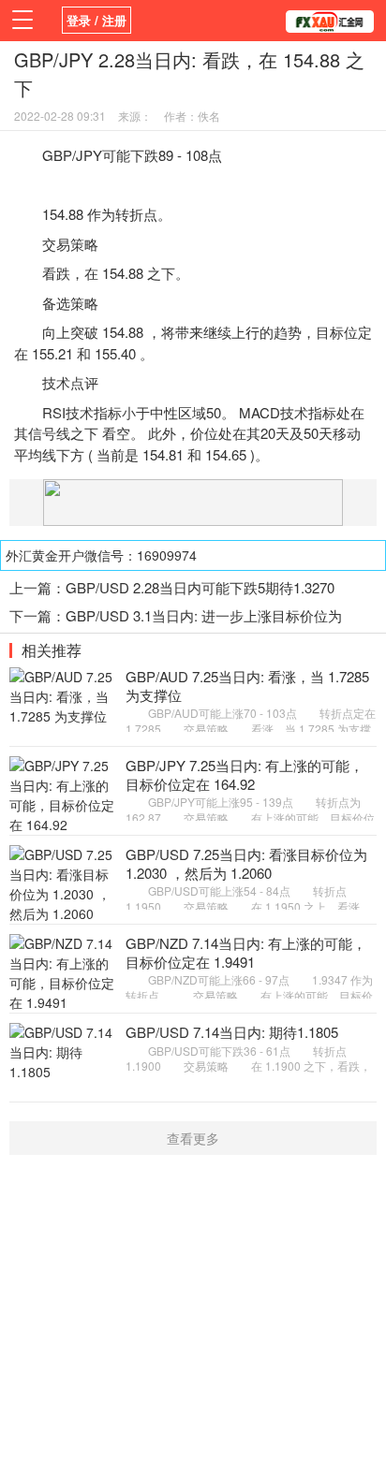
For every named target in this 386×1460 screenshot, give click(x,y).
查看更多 (193, 1138)
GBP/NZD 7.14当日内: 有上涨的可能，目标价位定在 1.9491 (246, 952)
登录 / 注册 (96, 20)
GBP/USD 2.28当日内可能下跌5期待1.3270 (200, 587)
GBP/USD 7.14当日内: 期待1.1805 (232, 1032)
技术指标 (94, 412)
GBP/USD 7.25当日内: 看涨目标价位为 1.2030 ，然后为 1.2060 (246, 863)
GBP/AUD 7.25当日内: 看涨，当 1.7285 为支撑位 (247, 685)
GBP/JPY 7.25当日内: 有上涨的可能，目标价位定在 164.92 (245, 774)
